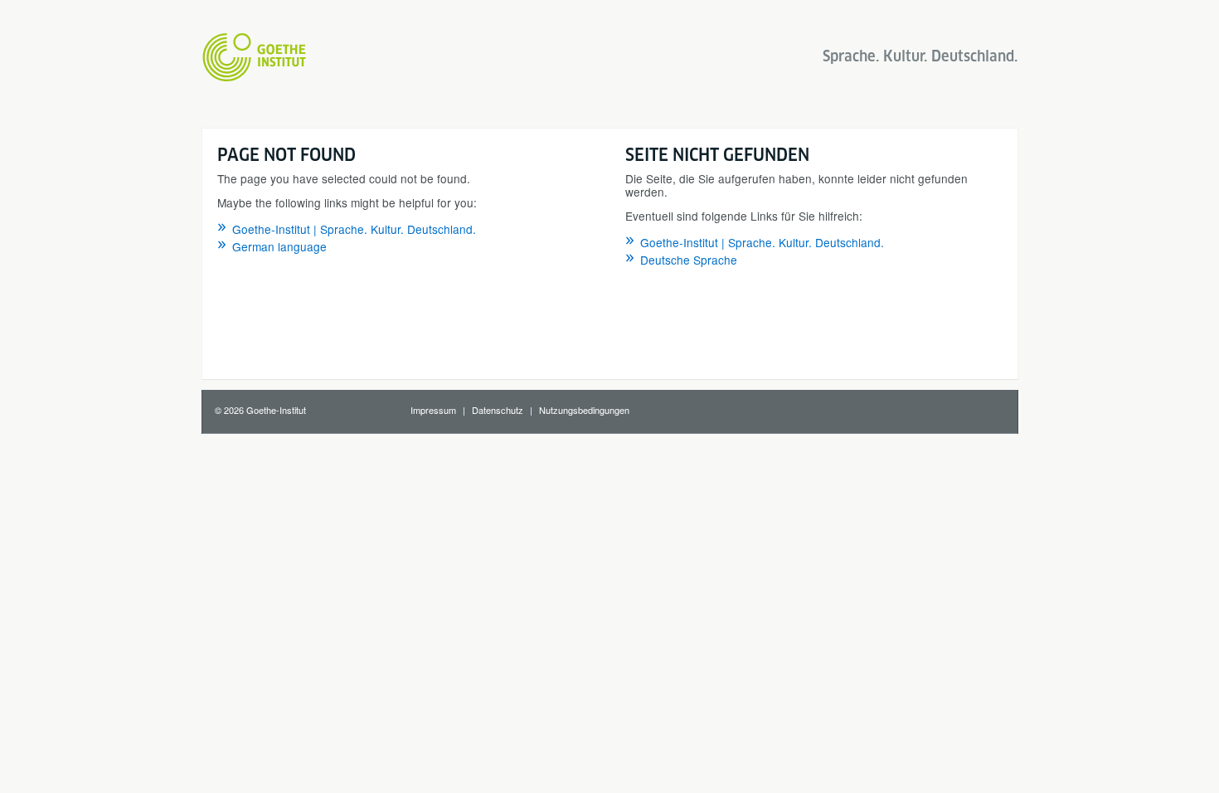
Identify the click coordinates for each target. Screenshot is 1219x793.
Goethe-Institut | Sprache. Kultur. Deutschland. (354, 229)
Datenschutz (497, 409)
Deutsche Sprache (688, 259)
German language (279, 246)
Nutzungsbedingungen (584, 409)
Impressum (433, 409)
